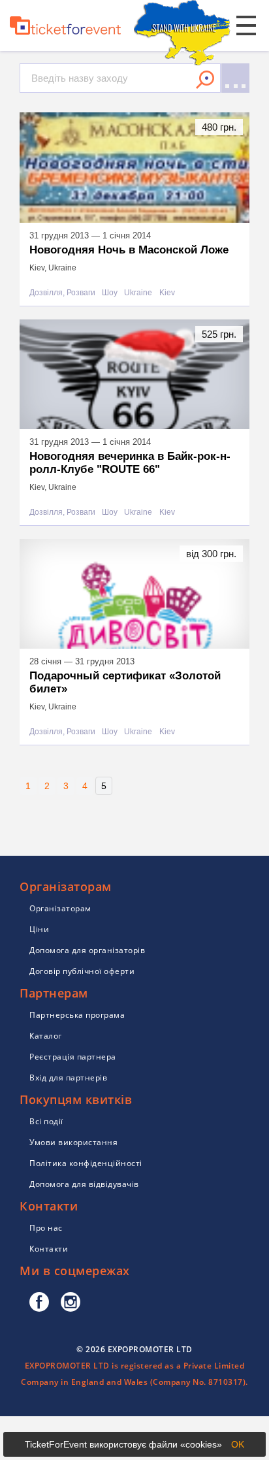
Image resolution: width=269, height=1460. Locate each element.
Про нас (46, 1227)
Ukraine (138, 293)
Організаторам (60, 908)
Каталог (45, 1035)
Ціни (39, 929)
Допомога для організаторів (87, 950)
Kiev (167, 293)
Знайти (205, 80)
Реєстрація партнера (72, 1056)
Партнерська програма (77, 1014)
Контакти (48, 1248)
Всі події (46, 1121)
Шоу (110, 293)
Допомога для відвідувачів (84, 1184)
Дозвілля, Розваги (62, 293)
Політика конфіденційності (85, 1163)
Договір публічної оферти (81, 971)
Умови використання (73, 1142)
